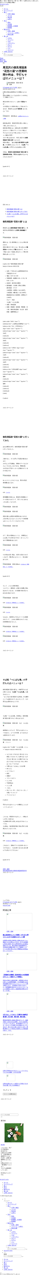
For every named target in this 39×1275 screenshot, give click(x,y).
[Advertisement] (16, 189)
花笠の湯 (12, 870)
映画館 (13, 1221)
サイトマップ (8, 1184)
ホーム (6, 1182)
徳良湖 (5, 870)
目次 (4, 204)
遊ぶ (5, 1186)
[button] (22, 55)
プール (13, 1209)
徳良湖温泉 (18, 870)
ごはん (13, 1231)
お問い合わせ (8, 1193)
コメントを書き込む (10, 1094)
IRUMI (3, 1144)
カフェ (13, 1240)
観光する (7, 1189)
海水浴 (13, 1211)
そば (12, 1235)
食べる (6, 1191)
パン (12, 1242)
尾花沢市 (24, 870)
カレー (13, 1238)
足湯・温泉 (6, 869)
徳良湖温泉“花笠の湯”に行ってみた (17, 211)
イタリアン (15, 1236)
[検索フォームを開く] (4, 53)
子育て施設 (15, 1207)
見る (5, 1187)
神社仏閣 (14, 1228)
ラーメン (14, 1233)
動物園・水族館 (16, 1219)
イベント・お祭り (17, 1226)
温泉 (8, 870)
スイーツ (14, 1243)
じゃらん (8, 492)
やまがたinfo (8, 1250)
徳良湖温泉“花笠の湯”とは (14, 209)
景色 (12, 1216)
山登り (13, 1213)
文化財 (13, 1218)
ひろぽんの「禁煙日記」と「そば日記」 (15, 602)
